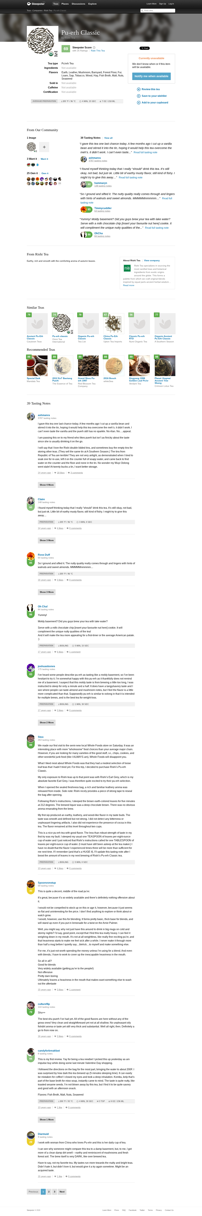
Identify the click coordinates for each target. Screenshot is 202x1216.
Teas (55, 4)
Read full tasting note (145, 152)
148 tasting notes (103, 186)
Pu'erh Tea (68, 63)
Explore (92, 4)
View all (108, 138)
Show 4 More (47, 485)
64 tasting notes (102, 211)
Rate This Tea (98, 50)
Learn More (152, 4)
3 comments (77, 473)
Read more (128, 285)
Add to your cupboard (155, 102)
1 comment (74, 652)
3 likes (60, 580)
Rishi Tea (48, 10)
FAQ (124, 1210)
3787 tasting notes (98, 161)
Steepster (38, 4)
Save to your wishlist (154, 96)
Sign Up (162, 4)
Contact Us (169, 1210)
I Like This (55, 473)
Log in (171, 4)
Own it (45, 173)
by (68, 38)
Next (62, 1191)
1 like (59, 1107)
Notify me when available (151, 76)
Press (116, 1210)
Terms (150, 1210)
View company (152, 260)
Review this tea (151, 89)
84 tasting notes (102, 236)
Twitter (142, 1210)
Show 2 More (47, 722)
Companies (37, 10)
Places (65, 4)
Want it (44, 159)
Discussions (78, 4)
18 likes (61, 473)
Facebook (133, 1210)
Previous (33, 1191)
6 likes (60, 652)
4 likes (60, 528)
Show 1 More (47, 1119)
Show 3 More (47, 540)
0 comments (75, 528)
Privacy (159, 1210)
